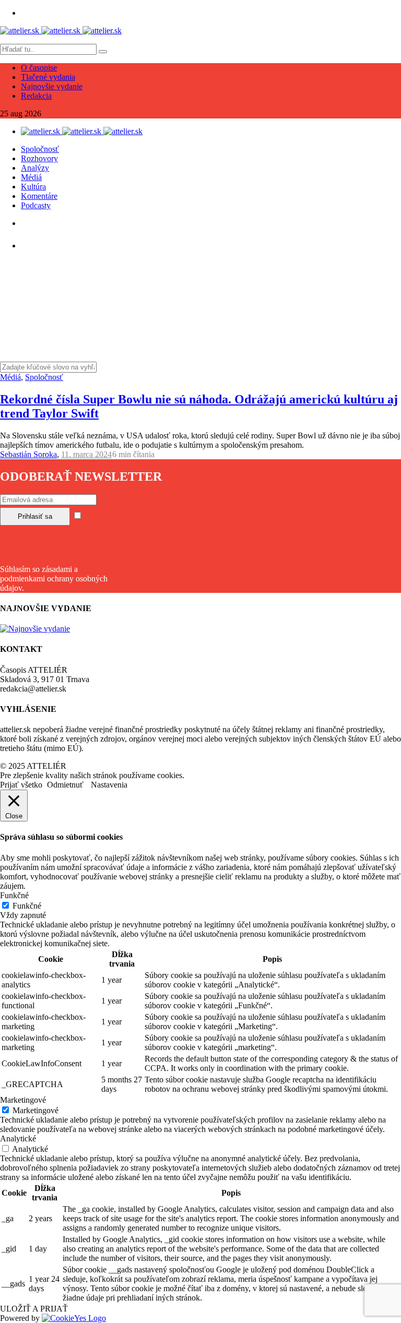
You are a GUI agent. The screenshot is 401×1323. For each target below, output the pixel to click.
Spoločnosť (40, 149)
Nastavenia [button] (109, 784)
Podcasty (36, 205)
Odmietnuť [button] (65, 784)
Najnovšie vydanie (51, 86)
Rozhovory (39, 158)
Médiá (31, 177)
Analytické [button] (18, 1138)
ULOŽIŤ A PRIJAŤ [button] (34, 1308)
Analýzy (35, 167)
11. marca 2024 (86, 454)
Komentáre (39, 196)
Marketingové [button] (23, 1099)
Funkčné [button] (14, 895)
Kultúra (33, 186)
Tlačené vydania (48, 77)
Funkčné (27, 905)
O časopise (39, 67)
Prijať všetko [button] (21, 784)
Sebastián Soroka (28, 454)
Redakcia (36, 95)
